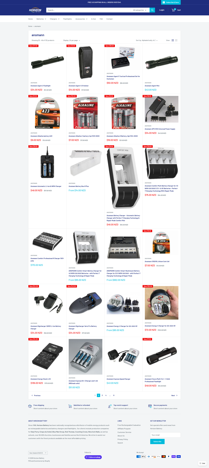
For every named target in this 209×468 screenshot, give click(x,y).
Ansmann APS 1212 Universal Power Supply (160, 129)
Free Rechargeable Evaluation (129, 425)
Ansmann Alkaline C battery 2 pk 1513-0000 (84, 136)
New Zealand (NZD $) (36, 453)
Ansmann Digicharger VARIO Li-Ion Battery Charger (46, 327)
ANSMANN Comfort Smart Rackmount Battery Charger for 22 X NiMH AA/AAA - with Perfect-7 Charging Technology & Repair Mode (123, 273)
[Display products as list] (176, 40)
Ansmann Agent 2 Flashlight (41, 86)
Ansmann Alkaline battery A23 (41, 136)
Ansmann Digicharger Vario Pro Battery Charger (83, 327)
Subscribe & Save (172, 2)
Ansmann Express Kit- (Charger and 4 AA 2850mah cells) (83, 382)
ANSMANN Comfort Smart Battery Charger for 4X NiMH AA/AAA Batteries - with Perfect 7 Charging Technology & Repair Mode (85, 273)
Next (173, 395)
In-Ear (93, 19)
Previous (37, 395)
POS (29, 461)
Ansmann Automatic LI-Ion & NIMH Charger (46, 186)
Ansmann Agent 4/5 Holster (79, 86)
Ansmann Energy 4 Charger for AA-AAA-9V (122, 326)
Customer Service (124, 432)
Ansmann (34, 83)
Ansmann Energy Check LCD (41, 379)
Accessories (80, 19)
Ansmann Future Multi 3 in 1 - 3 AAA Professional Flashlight (157, 380)
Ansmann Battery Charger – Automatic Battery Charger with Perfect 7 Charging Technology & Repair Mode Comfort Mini (123, 218)
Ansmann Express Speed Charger (118, 379)
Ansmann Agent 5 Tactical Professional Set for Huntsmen (123, 77)
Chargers (53, 19)
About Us (121, 436)
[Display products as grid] (173, 40)
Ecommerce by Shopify (42, 461)
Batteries (40, 19)
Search (120, 443)
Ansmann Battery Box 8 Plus (79, 186)
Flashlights (67, 19)
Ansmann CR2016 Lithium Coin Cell (157, 261)
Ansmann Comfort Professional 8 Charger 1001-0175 (47, 259)
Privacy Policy (123, 439)
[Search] (152, 10)
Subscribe (157, 441)
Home (30, 19)
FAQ (101, 19)
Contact (109, 19)
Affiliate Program (124, 429)
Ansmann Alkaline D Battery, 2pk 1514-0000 (122, 136)
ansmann (38, 26)
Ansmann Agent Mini (152, 86)
